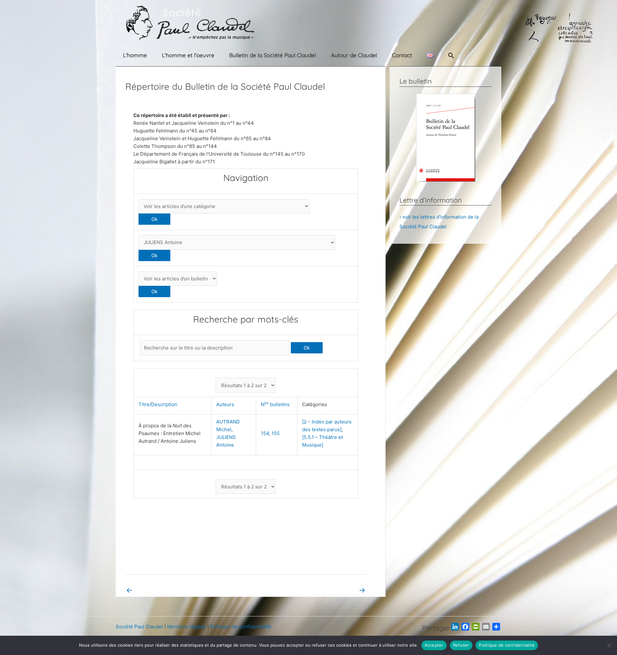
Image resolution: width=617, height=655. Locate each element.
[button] (451, 55)
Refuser (461, 645)
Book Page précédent (154, 590)
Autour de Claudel (354, 55)
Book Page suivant (340, 590)
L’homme (135, 55)
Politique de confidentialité (240, 626)
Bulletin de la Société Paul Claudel (272, 55)
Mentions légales (186, 626)
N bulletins (276, 404)
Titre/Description (159, 404)
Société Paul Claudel (139, 626)
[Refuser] (609, 645)
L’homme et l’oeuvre (188, 55)
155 (276, 433)
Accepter (434, 645)
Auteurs (226, 404)
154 (265, 433)
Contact (402, 55)
